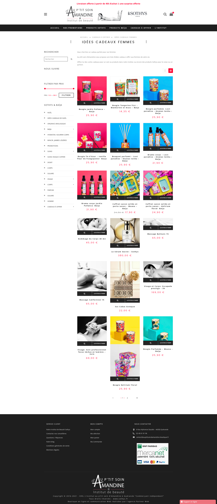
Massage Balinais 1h (158, 234)
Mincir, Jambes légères (57, 140)
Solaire (50, 196)
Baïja (49, 129)
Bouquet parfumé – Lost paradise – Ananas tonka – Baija (125, 158)
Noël (49, 113)
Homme (50, 201)
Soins (49, 151)
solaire (50, 173)
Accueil (84, 37)
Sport (49, 162)
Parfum (50, 190)
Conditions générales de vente (57, 446)
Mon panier (94, 438)
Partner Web (142, 501)
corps (50, 168)
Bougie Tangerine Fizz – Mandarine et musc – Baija (125, 106)
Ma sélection (95, 433)
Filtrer (66, 95)
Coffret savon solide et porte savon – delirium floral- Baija (158, 206)
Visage (50, 179)
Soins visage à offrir (56, 157)
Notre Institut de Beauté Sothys (58, 429)
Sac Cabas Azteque (125, 306)
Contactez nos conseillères (56, 433)
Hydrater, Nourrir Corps (58, 135)
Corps (50, 184)
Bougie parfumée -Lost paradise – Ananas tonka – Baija (158, 111)
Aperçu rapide (84, 103)
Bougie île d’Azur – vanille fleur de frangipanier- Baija (92, 157)
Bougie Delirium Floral (125, 385)
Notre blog (50, 442)
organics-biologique (56, 124)
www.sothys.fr (120, 499)
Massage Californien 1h (91, 300)
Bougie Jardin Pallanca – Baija (92, 110)
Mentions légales (52, 450)
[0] (170, 14)
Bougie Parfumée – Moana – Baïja (158, 350)
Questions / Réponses (54, 438)
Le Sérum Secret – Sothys (125, 252)
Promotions (52, 146)
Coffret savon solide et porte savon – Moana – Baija (125, 206)
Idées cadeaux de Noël (56, 118)
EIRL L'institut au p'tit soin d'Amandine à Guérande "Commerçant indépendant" (122, 496)
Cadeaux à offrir (101, 37)
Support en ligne (190, 502)
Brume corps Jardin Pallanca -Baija (92, 204)
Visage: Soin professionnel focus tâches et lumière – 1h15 (92, 352)
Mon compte (95, 429)
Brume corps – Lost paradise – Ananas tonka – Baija (158, 157)
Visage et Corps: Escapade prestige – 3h (158, 287)
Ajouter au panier (99, 103)
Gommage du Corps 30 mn (92, 239)
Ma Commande (96, 442)
